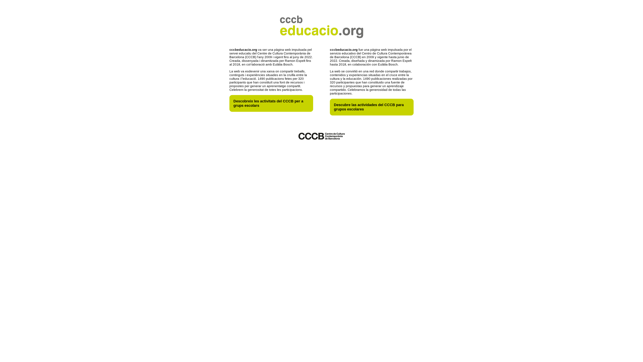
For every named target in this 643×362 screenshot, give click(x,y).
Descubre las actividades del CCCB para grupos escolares (369, 107)
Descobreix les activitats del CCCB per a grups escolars (268, 103)
